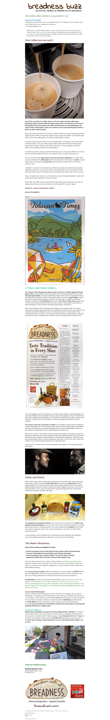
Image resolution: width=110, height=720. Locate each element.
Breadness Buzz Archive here (39, 32)
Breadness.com (29, 672)
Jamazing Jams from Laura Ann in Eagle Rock (45, 583)
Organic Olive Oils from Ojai (69, 579)
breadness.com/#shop (71, 561)
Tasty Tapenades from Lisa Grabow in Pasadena (51, 585)
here (70, 598)
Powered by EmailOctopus (30, 718)
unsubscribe (60, 710)
